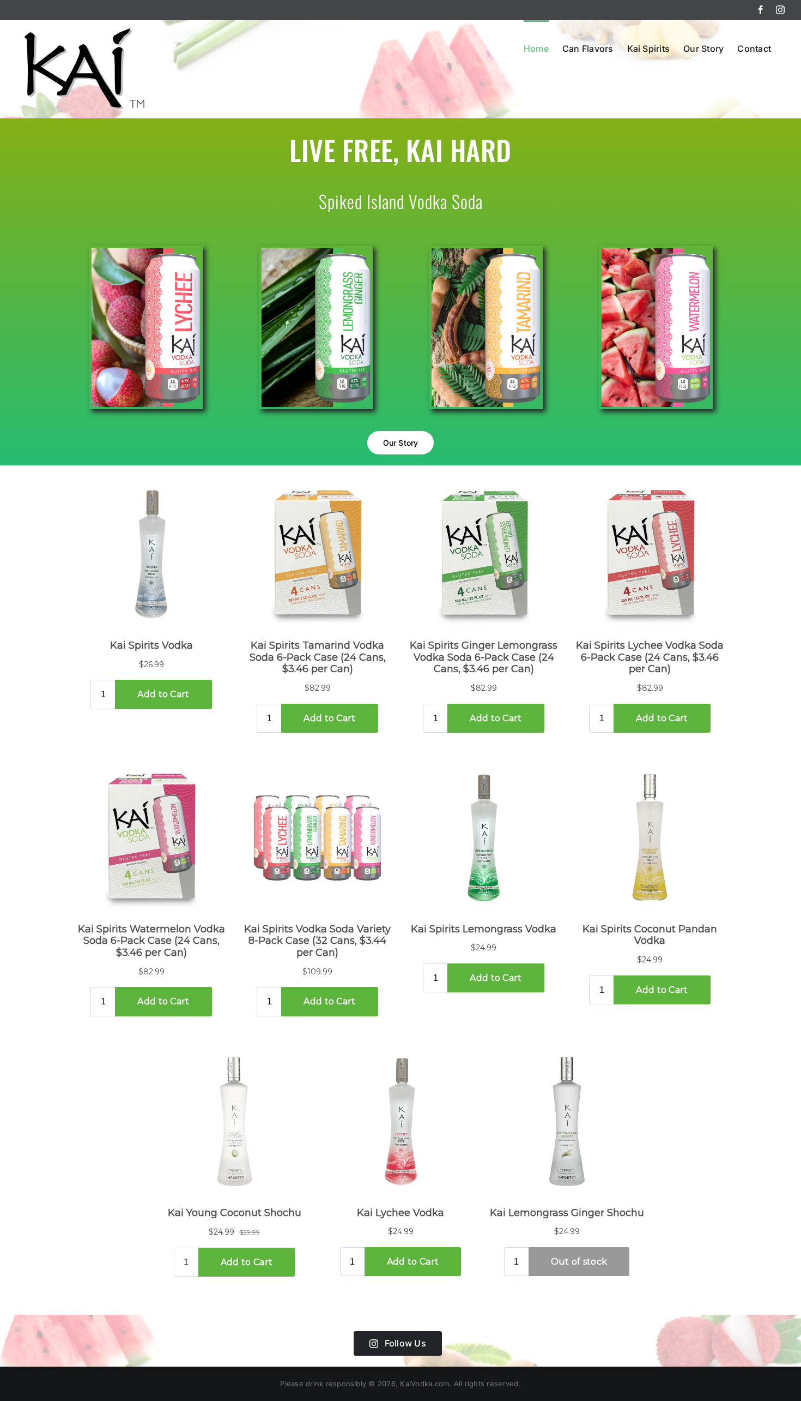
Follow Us (405, 1343)
